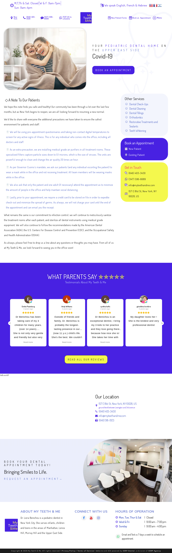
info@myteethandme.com (112, 415)
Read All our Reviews (86, 359)
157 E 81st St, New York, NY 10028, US (117, 403)
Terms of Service (86, 551)
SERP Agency (154, 551)
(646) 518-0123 (106, 420)
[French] (155, 5)
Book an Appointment (113, 70)
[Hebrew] (160, 5)
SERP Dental (129, 551)
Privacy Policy (69, 551)
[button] (162, 323)
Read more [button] (28, 342)
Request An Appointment (31, 478)
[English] (151, 5)
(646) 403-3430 (107, 411)
